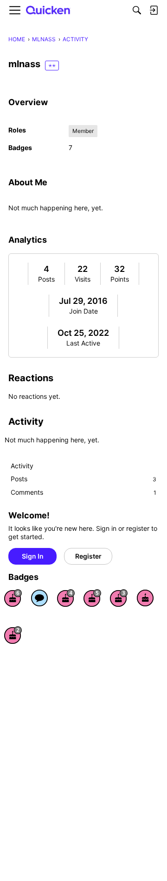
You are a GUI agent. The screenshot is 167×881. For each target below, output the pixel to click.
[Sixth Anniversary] (13, 598)
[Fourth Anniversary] (66, 598)
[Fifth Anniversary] (92, 598)
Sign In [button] (33, 556)
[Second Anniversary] (13, 635)
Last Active (83, 343)
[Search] (136, 10)
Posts (46, 279)
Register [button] (88, 556)
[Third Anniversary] (119, 598)
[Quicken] (48, 10)
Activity (22, 466)
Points (119, 279)
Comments (83, 492)
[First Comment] (39, 598)
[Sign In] (153, 10)
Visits (82, 279)
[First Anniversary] (145, 598)
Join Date (83, 311)
